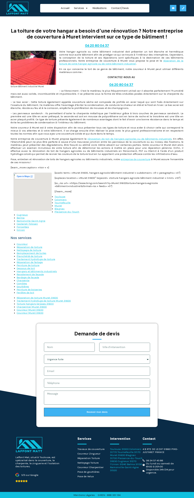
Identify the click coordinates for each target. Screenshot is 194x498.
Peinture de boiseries (29, 289)
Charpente (23, 280)
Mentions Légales (84, 494)
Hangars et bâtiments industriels (37, 271)
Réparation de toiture (29, 247)
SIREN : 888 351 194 (109, 494)
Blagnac (60, 208)
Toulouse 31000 (119, 449)
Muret (58, 205)
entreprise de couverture (136, 159)
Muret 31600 (117, 455)
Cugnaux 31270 (127, 461)
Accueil (65, 8)
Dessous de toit (26, 268)
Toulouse (60, 196)
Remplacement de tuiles (31, 253)
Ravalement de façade (30, 274)
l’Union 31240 (118, 464)
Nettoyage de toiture (29, 250)
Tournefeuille (63, 202)
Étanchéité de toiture (29, 256)
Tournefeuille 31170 (128, 452)
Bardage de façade (28, 277)
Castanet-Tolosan (27, 223)
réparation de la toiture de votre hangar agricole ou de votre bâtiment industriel (121, 62)
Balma (21, 217)
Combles (22, 283)
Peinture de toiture (28, 265)
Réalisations (99, 8)
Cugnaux (22, 214)
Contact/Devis (120, 8)
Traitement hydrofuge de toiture (36, 259)
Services (79, 8)
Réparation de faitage (30, 262)
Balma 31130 (134, 464)
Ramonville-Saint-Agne (31, 220)
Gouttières (23, 286)
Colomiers (61, 199)
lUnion (21, 229)
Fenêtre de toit (25, 292)
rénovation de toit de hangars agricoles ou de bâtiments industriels (129, 138)
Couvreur (22, 244)
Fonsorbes (23, 226)
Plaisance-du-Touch (67, 211)
